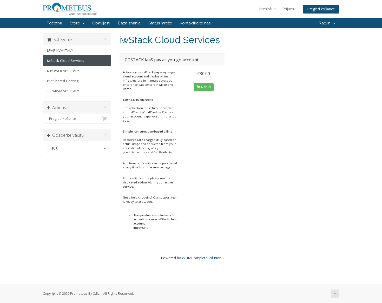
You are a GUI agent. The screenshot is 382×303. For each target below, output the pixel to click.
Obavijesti (101, 23)
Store (76, 23)
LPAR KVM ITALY (60, 50)
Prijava (288, 8)
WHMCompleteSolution (201, 257)
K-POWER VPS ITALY (63, 70)
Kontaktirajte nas (195, 23)
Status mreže (160, 23)
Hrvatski (266, 8)
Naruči (205, 87)
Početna (54, 23)
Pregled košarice (321, 8)
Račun (326, 23)
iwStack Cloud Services (65, 60)
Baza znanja (129, 23)
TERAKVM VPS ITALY (63, 91)
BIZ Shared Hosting (62, 80)
